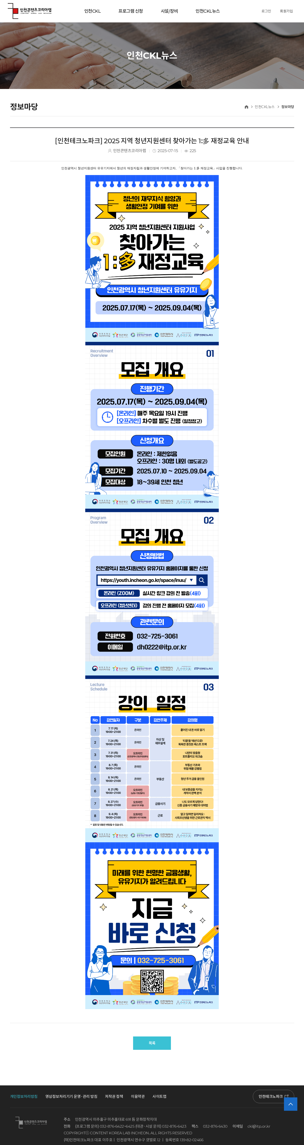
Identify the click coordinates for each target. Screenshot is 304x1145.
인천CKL (92, 11)
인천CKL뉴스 (208, 11)
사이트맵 (159, 1096)
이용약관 (138, 1096)
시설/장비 (169, 11)
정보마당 (287, 107)
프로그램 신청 (130, 11)
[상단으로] (290, 1104)
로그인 (266, 11)
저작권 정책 (114, 1096)
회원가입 (286, 11)
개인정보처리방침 (24, 1096)
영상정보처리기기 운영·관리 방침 (71, 1096)
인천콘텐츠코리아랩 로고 (29, 11)
